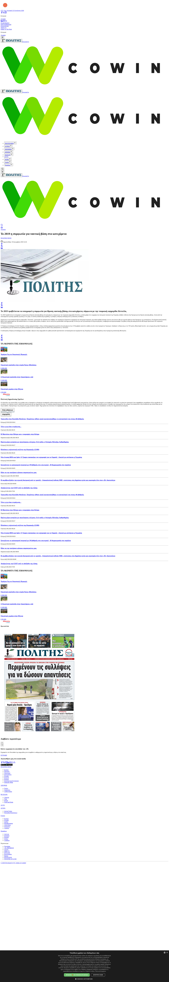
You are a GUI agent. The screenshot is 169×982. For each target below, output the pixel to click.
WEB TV (3, 27)
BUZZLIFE (7, 155)
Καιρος (6, 856)
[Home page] (2, 228)
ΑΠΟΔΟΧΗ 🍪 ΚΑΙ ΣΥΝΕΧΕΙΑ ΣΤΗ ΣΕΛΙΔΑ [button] (77, 975)
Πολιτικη (6, 771)
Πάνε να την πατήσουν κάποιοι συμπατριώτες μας (19, 472)
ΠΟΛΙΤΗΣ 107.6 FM (10, 859)
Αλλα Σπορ (7, 825)
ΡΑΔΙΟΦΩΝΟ (5, 23)
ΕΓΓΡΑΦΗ (4, 755)
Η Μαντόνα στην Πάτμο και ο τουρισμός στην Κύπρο (20, 434)
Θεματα (6, 837)
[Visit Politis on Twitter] (4, 763)
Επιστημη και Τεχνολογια (11, 781)
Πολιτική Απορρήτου (100, 971)
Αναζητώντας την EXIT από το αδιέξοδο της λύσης (19, 488)
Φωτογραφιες (8, 854)
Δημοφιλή (6, 414)
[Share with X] (2, 246)
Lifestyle (6, 797)
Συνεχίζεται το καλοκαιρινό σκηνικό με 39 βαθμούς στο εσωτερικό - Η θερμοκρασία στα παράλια (36, 465)
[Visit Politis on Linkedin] (8, 763)
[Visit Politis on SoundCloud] (12, 763)
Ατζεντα (6, 834)
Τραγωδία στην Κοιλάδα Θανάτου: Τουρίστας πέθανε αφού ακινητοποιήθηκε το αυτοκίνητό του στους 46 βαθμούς (42, 419)
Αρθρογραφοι (8, 791)
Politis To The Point (6, 29)
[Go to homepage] (11, 41)
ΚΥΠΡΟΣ (7, 146)
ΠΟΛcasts (7, 852)
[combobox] (164, 952)
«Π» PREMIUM (9, 848)
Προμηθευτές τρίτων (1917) (82, 962)
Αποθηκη (7, 840)
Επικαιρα (6, 835)
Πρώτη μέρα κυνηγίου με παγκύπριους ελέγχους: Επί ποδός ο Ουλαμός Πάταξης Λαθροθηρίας (35, 442)
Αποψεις (6, 828)
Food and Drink (8, 802)
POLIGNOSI (4, 26)
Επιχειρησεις (7, 774)
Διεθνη (6, 822)
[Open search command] (2, 169)
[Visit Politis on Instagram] (6, 763)
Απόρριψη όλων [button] (98, 975)
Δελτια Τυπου (8, 811)
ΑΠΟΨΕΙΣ (7, 152)
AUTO (6, 156)
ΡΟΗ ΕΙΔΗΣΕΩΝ (6, 24)
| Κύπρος (3, 229)
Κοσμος (6, 779)
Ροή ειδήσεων (7, 410)
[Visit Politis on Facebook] (2, 763)
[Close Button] (2, 743)
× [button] (167, 952)
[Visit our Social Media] (2, 13)
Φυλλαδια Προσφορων (10, 812)
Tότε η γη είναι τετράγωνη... (11, 427)
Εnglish (3, 19)
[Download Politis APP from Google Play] (9, 765)
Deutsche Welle (8, 782)
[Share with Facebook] (2, 244)
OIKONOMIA (8, 149)
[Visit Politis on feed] (14, 763)
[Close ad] (2, 745)
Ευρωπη (6, 777)
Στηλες (6, 788)
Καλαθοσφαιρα (8, 823)
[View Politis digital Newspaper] (84, 682)
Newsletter (7, 846)
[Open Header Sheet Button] (2, 37)
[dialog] (84, 966)
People (6, 800)
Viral (5, 799)
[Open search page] (2, 225)
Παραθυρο (7, 165)
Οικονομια (7, 773)
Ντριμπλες (7, 826)
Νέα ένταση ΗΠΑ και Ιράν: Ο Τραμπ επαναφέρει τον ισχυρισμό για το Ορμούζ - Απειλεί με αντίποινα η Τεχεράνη (41, 457)
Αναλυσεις (7, 790)
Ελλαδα (6, 776)
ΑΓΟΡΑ (7, 159)
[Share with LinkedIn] (2, 248)
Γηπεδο (7, 162)
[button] (84, 979)
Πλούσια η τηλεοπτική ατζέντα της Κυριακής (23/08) (20, 449)
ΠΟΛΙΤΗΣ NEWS (9, 143)
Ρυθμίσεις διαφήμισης (87, 969)
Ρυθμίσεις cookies (90, 971)
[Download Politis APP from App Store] (3, 765)
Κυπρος (6, 770)
